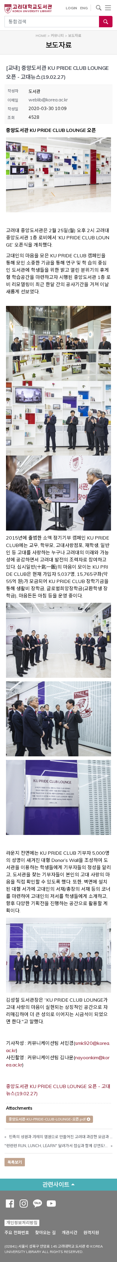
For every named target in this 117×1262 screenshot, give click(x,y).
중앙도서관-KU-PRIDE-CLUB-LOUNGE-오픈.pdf (48, 1119)
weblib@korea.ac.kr (48, 100)
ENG (84, 8)
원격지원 (91, 1232)
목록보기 (15, 1162)
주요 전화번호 (16, 1232)
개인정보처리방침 (22, 1222)
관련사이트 (55, 1184)
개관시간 (69, 1232)
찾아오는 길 (45, 1232)
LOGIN (71, 8)
